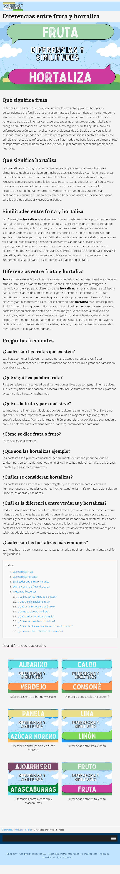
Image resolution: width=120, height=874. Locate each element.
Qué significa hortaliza (25, 576)
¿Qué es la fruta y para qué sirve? (36, 606)
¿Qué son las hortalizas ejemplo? (36, 616)
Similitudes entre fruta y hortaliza (31, 581)
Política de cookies (63, 857)
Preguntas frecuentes (24, 591)
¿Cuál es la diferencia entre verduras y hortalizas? (45, 626)
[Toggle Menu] (113, 838)
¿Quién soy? (11, 853)
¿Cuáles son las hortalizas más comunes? (40, 631)
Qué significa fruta (23, 571)
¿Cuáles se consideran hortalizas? (36, 621)
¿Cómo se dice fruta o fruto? (34, 611)
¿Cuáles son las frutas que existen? (37, 596)
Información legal (89, 853)
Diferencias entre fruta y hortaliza (31, 586)
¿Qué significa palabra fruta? (34, 601)
